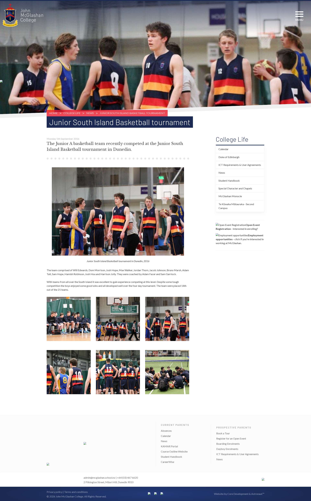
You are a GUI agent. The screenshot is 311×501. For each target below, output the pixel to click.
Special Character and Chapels (235, 188)
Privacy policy (54, 491)
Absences (166, 430)
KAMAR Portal (169, 446)
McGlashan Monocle (230, 196)
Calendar (224, 149)
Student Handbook (229, 180)
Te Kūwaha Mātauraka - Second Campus (236, 206)
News (90, 113)
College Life (71, 113)
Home (53, 113)
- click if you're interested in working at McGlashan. (240, 239)
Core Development (237, 493)
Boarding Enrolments (228, 443)
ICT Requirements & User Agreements (240, 164)
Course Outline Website (174, 451)
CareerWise (167, 461)
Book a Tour (223, 433)
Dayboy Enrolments (227, 448)
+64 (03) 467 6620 (127, 477)
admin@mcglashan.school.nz (99, 477)
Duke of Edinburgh (229, 157)
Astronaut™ (257, 493)
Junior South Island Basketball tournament (132, 113)
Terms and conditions (76, 491)
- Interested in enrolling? (238, 226)
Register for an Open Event (231, 438)
